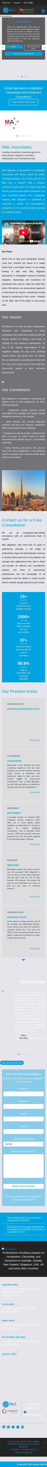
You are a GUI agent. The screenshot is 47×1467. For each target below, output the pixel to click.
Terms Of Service (23, 1453)
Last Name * (23, 1101)
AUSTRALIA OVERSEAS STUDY (23, 709)
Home (5, 1359)
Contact (5, 1395)
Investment (7, 1372)
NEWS (14, 46)
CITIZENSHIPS (14, 761)
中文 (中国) (28, 3)
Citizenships (7, 1377)
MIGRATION (13, 865)
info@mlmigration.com (33, 1415)
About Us (6, 1363)
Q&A (4, 1386)
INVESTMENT (14, 813)
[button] (18, 76)
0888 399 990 (33, 1408)
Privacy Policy (29, 1450)
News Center (8, 1391)
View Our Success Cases (23, 102)
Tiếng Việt (6, 3)
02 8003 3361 (33, 1404)
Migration (6, 1368)
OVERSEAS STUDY (17, 917)
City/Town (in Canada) (23, 1139)
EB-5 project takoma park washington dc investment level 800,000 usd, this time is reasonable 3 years (26, 1229)
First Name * (23, 1089)
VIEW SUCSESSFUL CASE (33, 47)
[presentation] (2, 47)
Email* (23, 1114)
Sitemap (15, 1450)
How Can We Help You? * (23, 1151)
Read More (35, 740)
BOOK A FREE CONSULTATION (23, 54)
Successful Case (10, 1381)
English (17, 3)
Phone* (23, 1126)
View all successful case (11, 1063)
